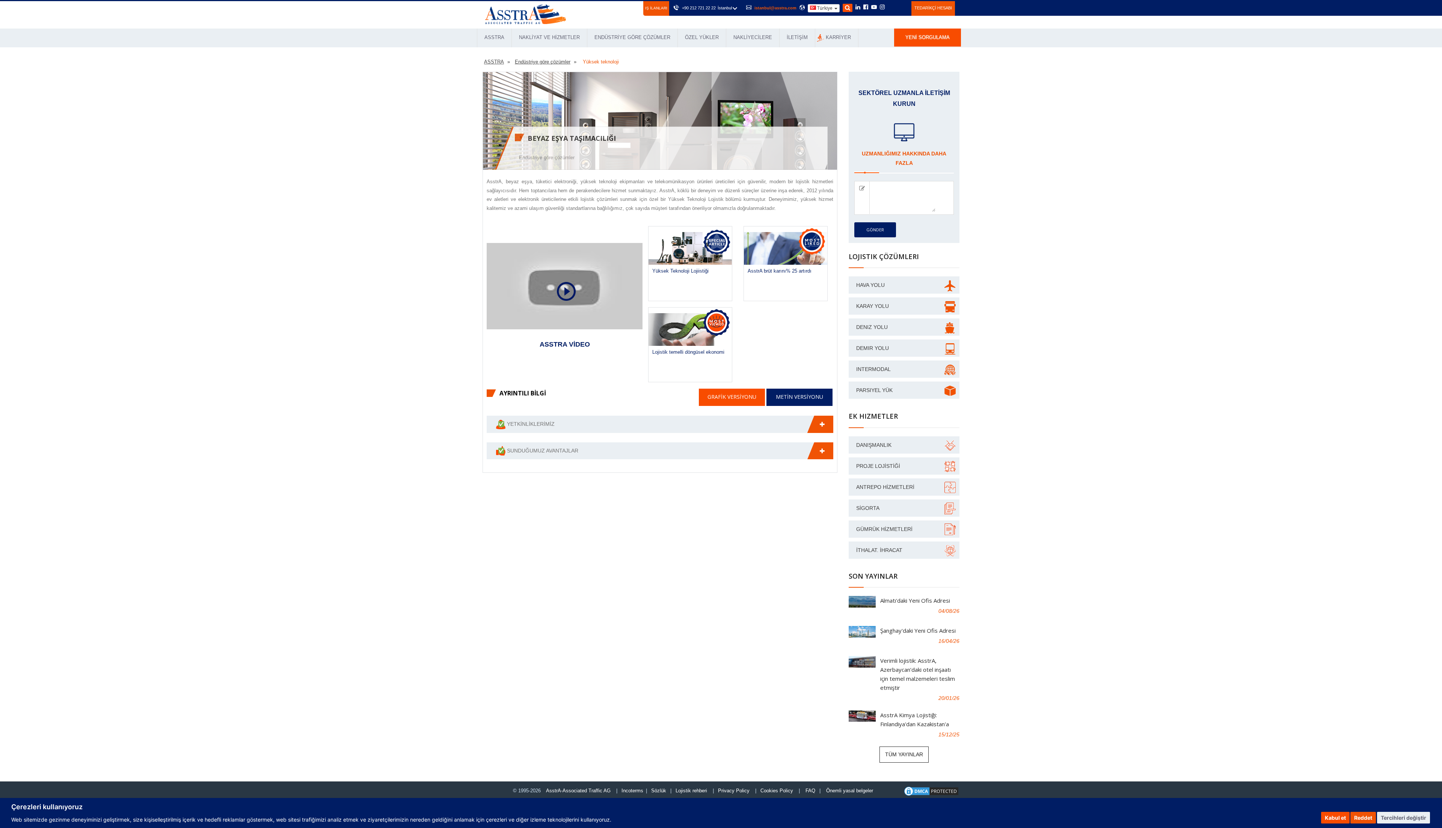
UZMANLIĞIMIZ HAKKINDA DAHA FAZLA (904, 158)
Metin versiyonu (799, 396)
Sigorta (867, 508)
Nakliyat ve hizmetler (549, 37)
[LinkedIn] (857, 7)
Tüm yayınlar (904, 754)
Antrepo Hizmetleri (885, 487)
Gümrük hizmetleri (884, 529)
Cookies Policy (776, 790)
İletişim (797, 37)
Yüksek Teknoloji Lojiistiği (680, 271)
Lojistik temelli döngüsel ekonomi (688, 352)
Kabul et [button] (1335, 817)
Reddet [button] (1363, 817)
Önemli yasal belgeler (849, 790)
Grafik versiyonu (731, 396)
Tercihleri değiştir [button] (1403, 817)
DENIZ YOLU (872, 327)
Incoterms (632, 790)
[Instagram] (882, 7)
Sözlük (658, 790)
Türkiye (825, 8)
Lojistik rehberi (691, 790)
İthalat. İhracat (879, 550)
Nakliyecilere (752, 37)
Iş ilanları (656, 8)
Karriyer (838, 37)
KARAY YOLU (872, 306)
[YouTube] (874, 7)
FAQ (810, 790)
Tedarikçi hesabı (933, 8)
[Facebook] (865, 7)
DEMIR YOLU (872, 348)
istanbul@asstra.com (775, 8)
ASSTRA (494, 37)
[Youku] (901, 7)
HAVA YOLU (870, 285)
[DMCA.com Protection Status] (931, 791)
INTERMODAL (873, 369)
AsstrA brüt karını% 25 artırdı (780, 271)
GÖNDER (875, 229)
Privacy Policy (734, 790)
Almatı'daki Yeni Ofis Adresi (915, 600)
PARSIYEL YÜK (874, 390)
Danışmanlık (873, 445)
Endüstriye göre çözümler (632, 37)
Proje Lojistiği (878, 466)
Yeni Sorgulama (927, 37)
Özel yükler (702, 37)
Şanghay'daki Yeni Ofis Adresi (918, 630)
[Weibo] (891, 7)
